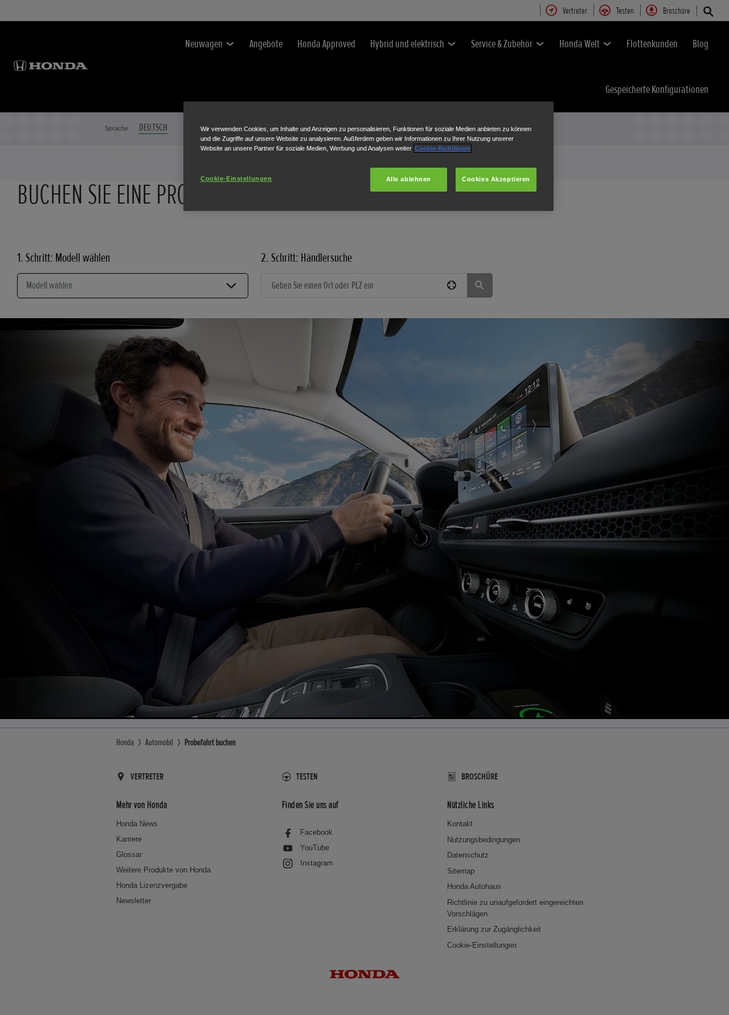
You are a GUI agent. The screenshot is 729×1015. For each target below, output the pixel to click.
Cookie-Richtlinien (442, 148)
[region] (368, 156)
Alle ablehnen (408, 179)
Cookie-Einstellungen (236, 178)
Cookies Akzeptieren (496, 179)
